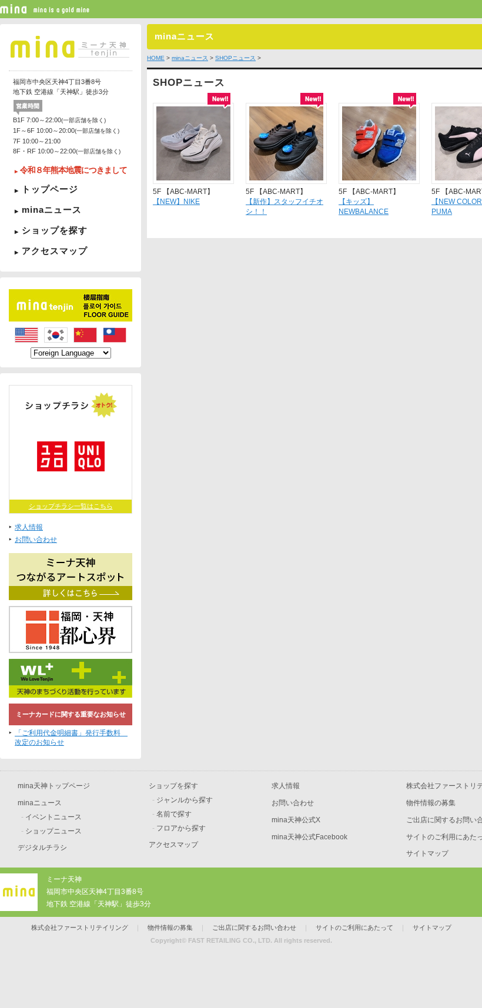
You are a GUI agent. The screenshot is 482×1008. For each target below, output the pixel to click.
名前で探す (174, 814)
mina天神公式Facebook (309, 837)
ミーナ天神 (64, 879)
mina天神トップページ (54, 786)
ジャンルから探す (184, 800)
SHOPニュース (235, 58)
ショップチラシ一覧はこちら (71, 506)
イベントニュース (53, 817)
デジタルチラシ (42, 847)
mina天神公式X (296, 820)
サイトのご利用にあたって (354, 927)
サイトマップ (427, 853)
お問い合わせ (36, 539)
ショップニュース (53, 831)
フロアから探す (181, 828)
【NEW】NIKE (176, 201)
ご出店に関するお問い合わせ (254, 927)
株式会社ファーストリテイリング (79, 927)
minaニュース (52, 210)
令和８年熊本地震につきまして (73, 170)
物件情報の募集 (431, 803)
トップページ (50, 189)
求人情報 (29, 527)
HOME (156, 58)
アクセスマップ (55, 251)
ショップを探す (55, 230)
